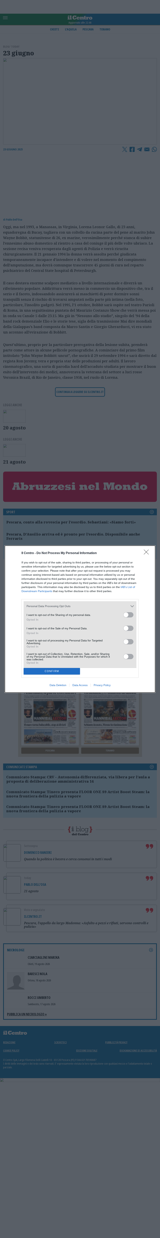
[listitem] (80, 606)
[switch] (128, 614)
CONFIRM (52, 671)
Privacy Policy (102, 685)
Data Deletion (58, 685)
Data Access (80, 685)
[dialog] (80, 619)
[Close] (147, 553)
